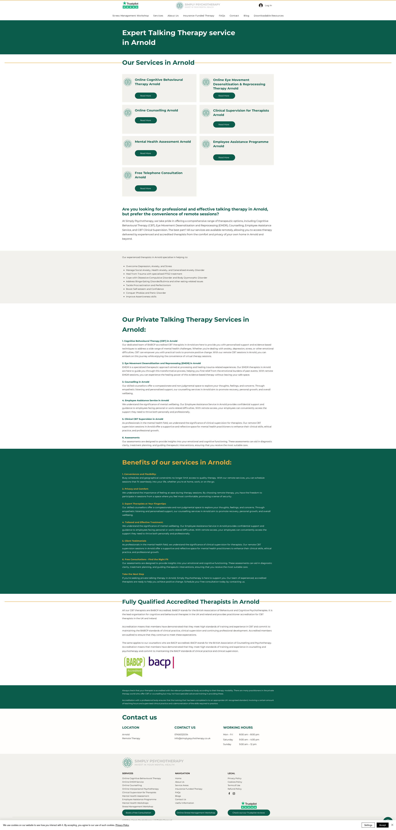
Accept (382, 825)
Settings (368, 825)
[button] (256, 391)
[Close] (392, 825)
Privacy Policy (122, 825)
